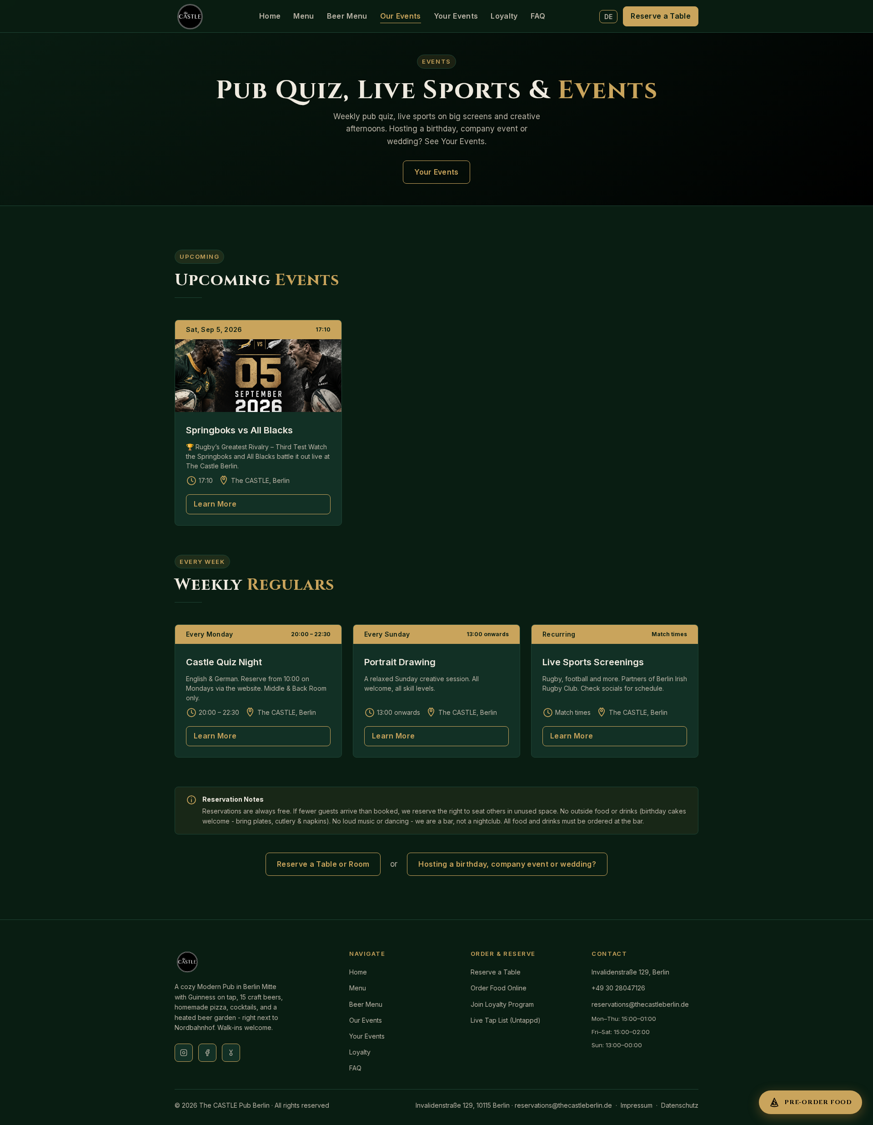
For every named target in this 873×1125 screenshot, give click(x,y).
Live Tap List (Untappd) (506, 1020)
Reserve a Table (661, 15)
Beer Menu (347, 15)
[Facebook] (207, 1053)
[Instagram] (184, 1053)
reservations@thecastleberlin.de (640, 1004)
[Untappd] (231, 1053)
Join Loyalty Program (502, 1004)
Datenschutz (679, 1105)
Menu (303, 15)
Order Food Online (499, 988)
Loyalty (504, 15)
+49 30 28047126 (618, 988)
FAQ (538, 15)
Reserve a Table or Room (323, 864)
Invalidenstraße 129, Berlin (630, 972)
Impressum (636, 1105)
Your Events (456, 15)
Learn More (215, 503)
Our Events (400, 15)
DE (608, 16)
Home (270, 15)
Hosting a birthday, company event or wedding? (507, 864)
